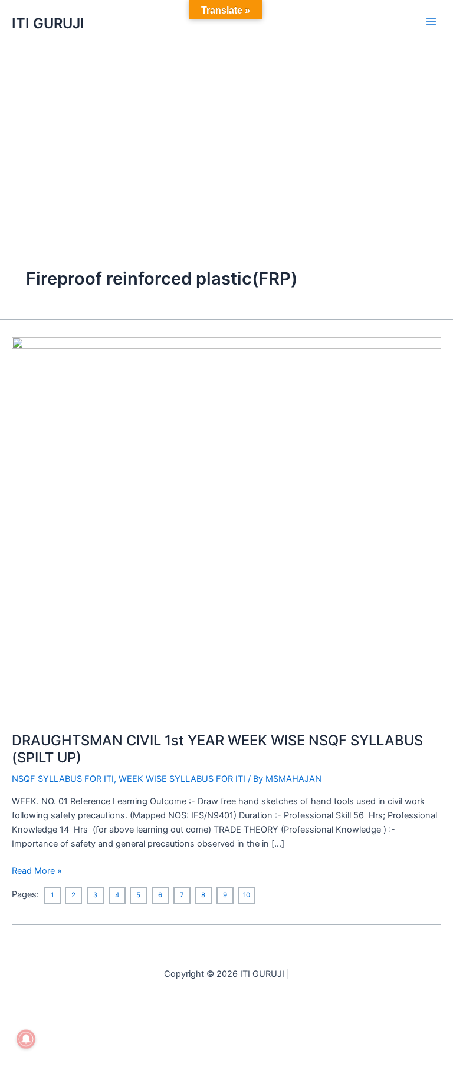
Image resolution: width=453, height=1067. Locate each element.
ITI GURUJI (48, 23)
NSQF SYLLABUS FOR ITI (63, 779)
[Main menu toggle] (431, 22)
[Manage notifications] (26, 1039)
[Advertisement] (226, 135)
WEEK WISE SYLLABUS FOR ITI (182, 779)
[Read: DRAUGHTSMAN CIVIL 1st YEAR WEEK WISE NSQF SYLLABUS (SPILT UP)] (226, 527)
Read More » (37, 870)
